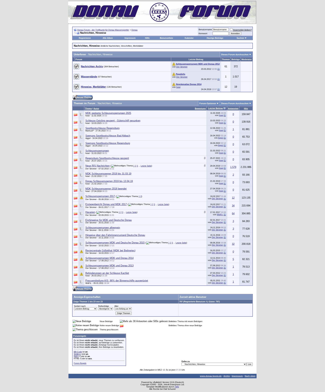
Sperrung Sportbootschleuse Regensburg (107, 143)
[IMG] (76, 356)
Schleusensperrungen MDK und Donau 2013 (109, 265)
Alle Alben (108, 38)
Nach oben (250, 376)
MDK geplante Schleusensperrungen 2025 (108, 113)
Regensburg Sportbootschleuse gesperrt (107, 158)
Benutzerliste (166, 38)
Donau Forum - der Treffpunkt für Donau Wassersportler (103, 30)
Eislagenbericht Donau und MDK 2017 (106, 204)
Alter (116, 306)
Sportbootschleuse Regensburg (102, 128)
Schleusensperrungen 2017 (100, 196)
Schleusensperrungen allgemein (102, 227)
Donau (134, 30)
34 (233, 205)
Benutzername (205, 29)
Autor (96, 108)
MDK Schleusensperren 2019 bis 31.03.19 (108, 173)
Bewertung (200, 108)
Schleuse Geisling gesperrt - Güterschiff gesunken (112, 120)
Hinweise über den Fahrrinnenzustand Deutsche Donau (115, 235)
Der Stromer (182, 67)
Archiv (226, 376)
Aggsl (87, 138)
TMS (177, 387)
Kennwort (203, 33)
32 (233, 244)
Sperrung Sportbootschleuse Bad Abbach (107, 135)
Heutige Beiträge (215, 38)
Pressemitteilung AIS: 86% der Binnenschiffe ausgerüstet (116, 280)
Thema (88, 108)
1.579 (233, 167)
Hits (246, 108)
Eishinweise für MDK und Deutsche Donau (108, 220)
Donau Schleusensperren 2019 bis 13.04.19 (109, 181)
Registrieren (85, 38)
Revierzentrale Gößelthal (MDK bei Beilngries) (110, 250)
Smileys (77, 354)
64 (233, 213)
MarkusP (89, 131)
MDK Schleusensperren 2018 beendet (106, 188)
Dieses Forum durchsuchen (235, 54)
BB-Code (78, 352)
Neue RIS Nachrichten (97, 165)
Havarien (90, 212)
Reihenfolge (103, 306)
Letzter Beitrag (215, 108)
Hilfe (147, 38)
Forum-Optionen (207, 103)
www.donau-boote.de (211, 376)
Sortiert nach (80, 306)
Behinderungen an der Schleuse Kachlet (107, 273)
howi (178, 87)
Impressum (130, 38)
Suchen (240, 38)
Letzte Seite (146, 166)
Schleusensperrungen (97, 150)
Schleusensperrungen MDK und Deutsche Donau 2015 (115, 242)
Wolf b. (220, 214)
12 (233, 197)
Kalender (189, 38)
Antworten (233, 108)
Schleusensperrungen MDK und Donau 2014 (109, 258)
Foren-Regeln (80, 363)
